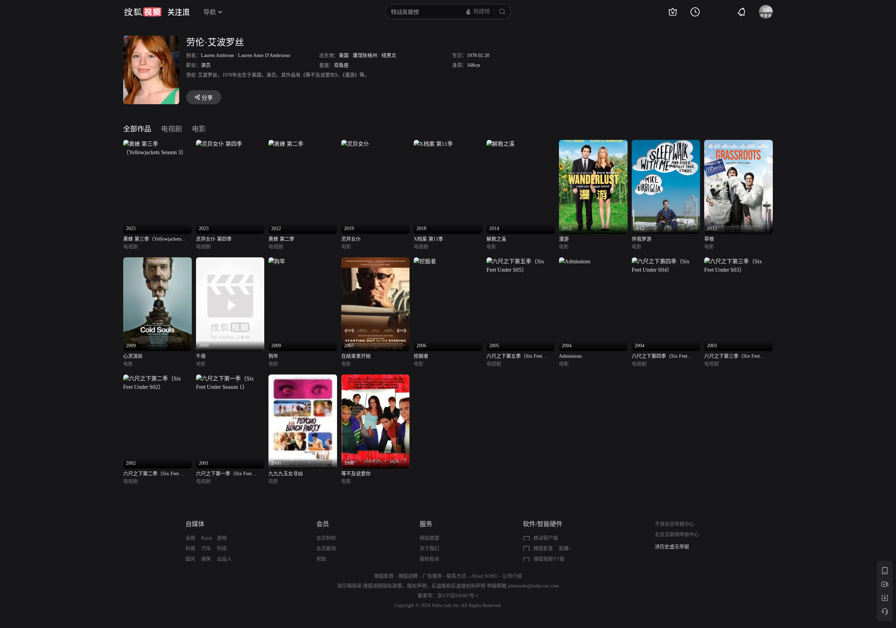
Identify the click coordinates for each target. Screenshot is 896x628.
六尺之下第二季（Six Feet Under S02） (151, 474)
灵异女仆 (351, 239)
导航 (209, 12)
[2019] (355, 144)
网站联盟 (429, 538)
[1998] (375, 378)
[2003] (738, 261)
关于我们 (429, 548)
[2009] (157, 261)
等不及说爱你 (356, 473)
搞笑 (206, 559)
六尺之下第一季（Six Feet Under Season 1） (224, 474)
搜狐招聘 (408, 576)
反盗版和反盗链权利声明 (458, 585)
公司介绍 (512, 576)
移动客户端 (545, 538)
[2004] (574, 261)
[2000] (302, 378)
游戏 (222, 538)
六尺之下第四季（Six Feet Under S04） (659, 357)
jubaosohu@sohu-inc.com (533, 585)
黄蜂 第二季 (281, 239)
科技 (222, 548)
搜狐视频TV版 (549, 559)
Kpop (206, 538)
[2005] (520, 261)
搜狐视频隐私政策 (382, 585)
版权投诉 (429, 559)
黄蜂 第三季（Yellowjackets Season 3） (152, 239)
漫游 (564, 239)
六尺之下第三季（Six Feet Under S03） (732, 357)
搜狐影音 (543, 548)
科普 (190, 548)
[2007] (375, 261)
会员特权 (326, 538)
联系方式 (456, 576)
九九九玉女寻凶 (285, 473)
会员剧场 (326, 548)
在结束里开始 (356, 356)
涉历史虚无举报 (672, 546)
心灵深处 (133, 356)
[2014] (500, 144)
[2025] (157, 144)
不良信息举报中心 (674, 524)
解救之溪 (496, 239)
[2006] (425, 261)
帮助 (321, 559)
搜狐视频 (142, 12)
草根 (709, 239)
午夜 (201, 356)
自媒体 (195, 524)
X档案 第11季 (428, 239)
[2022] (285, 144)
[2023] (219, 144)
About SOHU (484, 576)
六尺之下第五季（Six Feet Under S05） (514, 357)
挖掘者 (421, 356)
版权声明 (417, 585)
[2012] (593, 144)
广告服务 (432, 576)
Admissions (570, 356)
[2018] (433, 144)
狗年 (273, 356)
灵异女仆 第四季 (214, 239)
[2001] (230, 378)
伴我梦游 (641, 239)
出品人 (224, 559)
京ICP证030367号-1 (457, 595)
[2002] (157, 378)
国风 (190, 559)
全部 (190, 538)
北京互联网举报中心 (677, 534)
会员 (322, 524)
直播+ (565, 548)
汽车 (206, 548)
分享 (207, 98)
